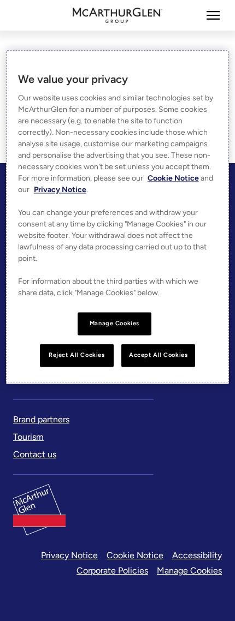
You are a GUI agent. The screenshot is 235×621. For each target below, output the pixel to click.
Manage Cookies (189, 570)
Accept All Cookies (158, 355)
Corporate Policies (112, 570)
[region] (118, 217)
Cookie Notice (135, 555)
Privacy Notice (69, 555)
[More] (213, 15)
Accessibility (197, 555)
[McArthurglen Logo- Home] (117, 15)
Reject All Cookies (76, 355)
